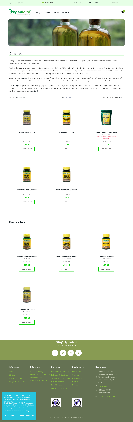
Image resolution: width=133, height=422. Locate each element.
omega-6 (17, 85)
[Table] (70, 97)
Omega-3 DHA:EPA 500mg (27, 189)
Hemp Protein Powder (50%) (106, 132)
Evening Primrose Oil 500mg (66, 189)
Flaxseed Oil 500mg (66, 132)
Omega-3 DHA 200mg (27, 132)
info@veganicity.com (106, 396)
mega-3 (25, 78)
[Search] (122, 3)
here (31, 411)
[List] (66, 97)
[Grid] (63, 97)
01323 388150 (103, 386)
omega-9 (34, 91)
